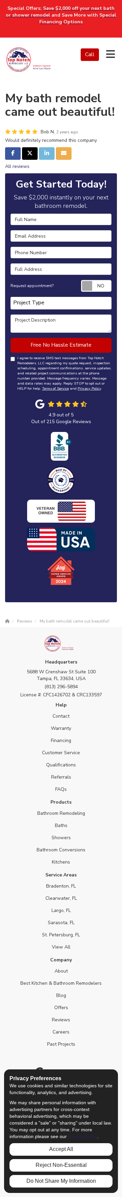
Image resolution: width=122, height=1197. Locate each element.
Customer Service (61, 752)
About (61, 971)
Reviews (61, 1020)
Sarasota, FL (61, 922)
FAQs (61, 789)
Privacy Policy (89, 388)
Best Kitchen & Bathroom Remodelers (61, 983)
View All (61, 947)
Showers (61, 837)
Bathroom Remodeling (61, 813)
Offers (61, 1007)
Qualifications (61, 765)
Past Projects (61, 1044)
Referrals (61, 777)
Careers (61, 1032)
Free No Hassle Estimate (61, 345)
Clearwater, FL (61, 898)
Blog (61, 995)
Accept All (61, 1149)
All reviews (17, 166)
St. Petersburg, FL (61, 935)
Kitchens (61, 862)
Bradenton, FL (61, 886)
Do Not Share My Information (61, 1181)
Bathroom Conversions (61, 850)
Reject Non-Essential (61, 1165)
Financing (61, 740)
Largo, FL (61, 910)
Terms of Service (55, 388)
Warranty (61, 728)
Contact (61, 716)
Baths (61, 825)
